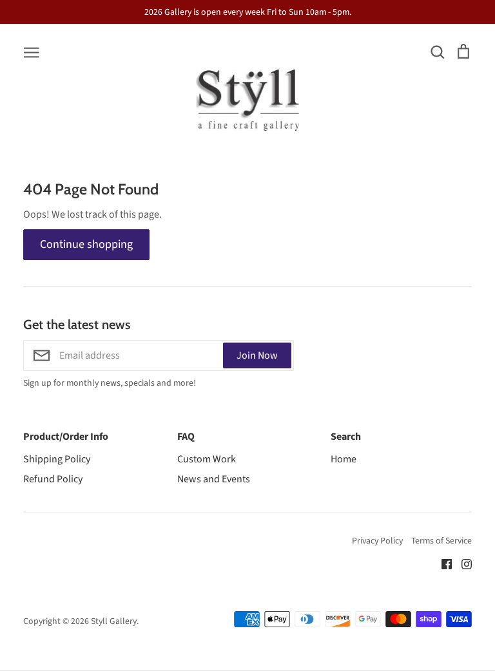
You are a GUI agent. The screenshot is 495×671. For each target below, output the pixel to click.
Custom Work (206, 459)
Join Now (257, 355)
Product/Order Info (65, 437)
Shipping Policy (56, 459)
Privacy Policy (377, 540)
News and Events (213, 479)
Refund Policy (52, 479)
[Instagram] (462, 563)
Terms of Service (441, 540)
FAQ (186, 437)
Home (343, 459)
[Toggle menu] (31, 51)
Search (346, 437)
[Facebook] (442, 563)
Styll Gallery (114, 621)
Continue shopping (86, 244)
